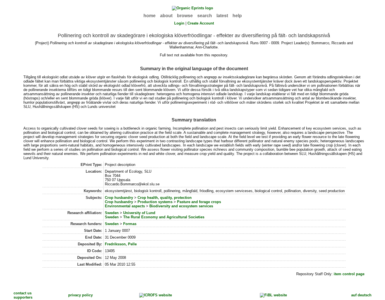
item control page (349, 274)
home (149, 15)
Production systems (155, 202)
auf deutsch (361, 295)
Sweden (112, 213)
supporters (23, 297)
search (204, 15)
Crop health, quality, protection (165, 197)
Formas (129, 224)
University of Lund (139, 213)
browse (185, 15)
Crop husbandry (119, 197)
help (237, 15)
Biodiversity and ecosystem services (181, 206)
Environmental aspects (125, 206)
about (166, 15)
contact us (23, 293)
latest (222, 15)
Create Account (200, 23)
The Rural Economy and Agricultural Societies (163, 217)
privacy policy (80, 295)
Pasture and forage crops (199, 202)
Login (179, 23)
